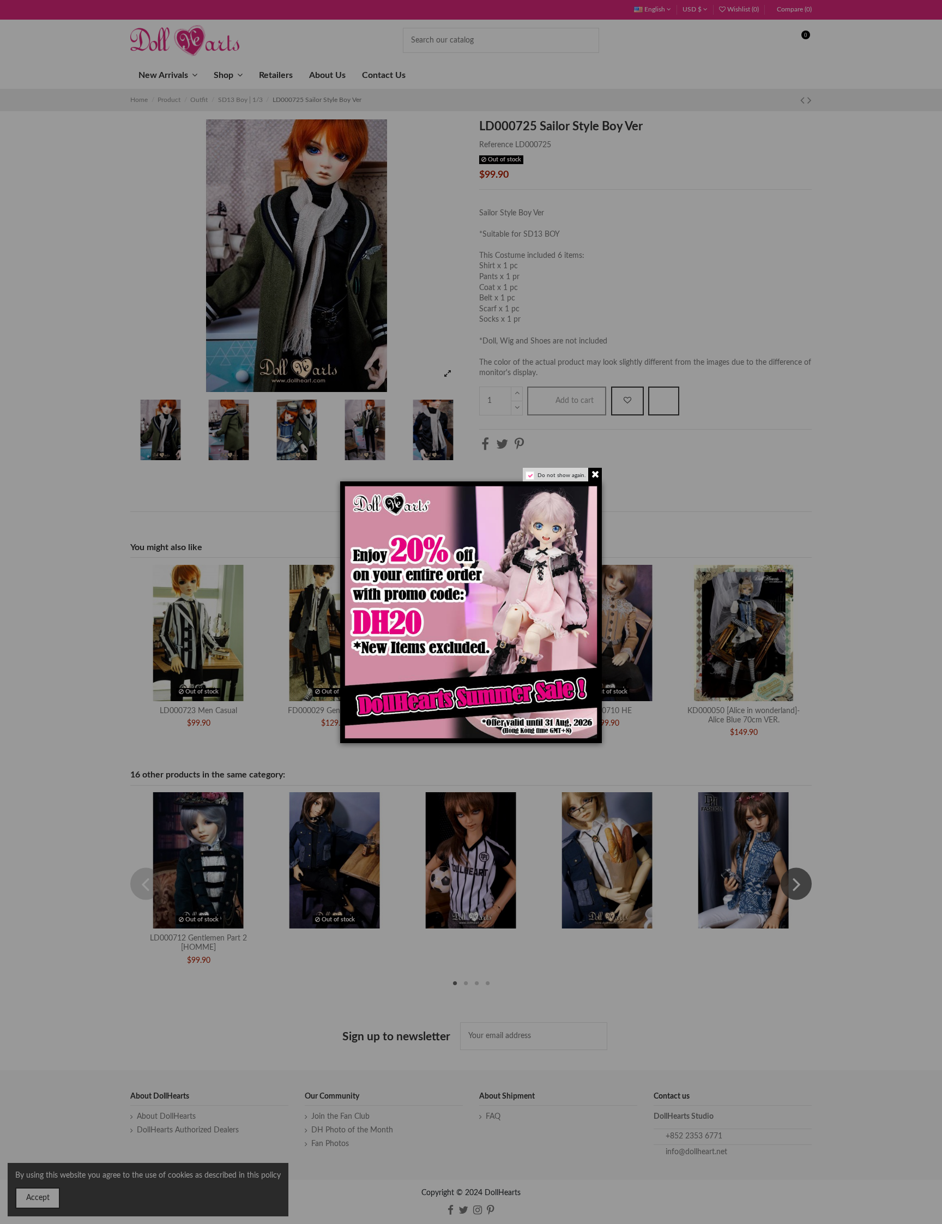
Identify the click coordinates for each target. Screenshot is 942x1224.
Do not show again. (561, 475)
